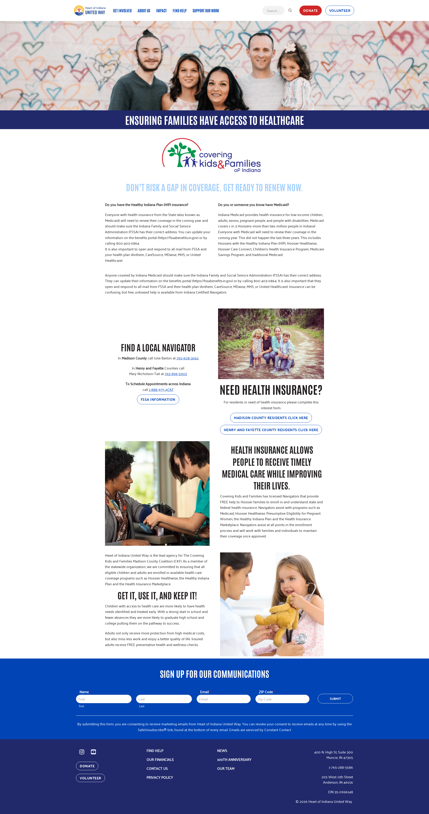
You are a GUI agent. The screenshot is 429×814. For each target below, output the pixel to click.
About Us (144, 10)
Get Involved (122, 10)
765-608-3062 (188, 358)
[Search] (290, 10)
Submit (335, 698)
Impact (161, 10)
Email (205, 691)
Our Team (225, 768)
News (222, 750)
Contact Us (157, 768)
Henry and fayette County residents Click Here (271, 429)
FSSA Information (158, 399)
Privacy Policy (160, 777)
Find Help (180, 10)
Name (85, 691)
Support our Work (206, 10)
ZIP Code (267, 691)
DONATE (310, 10)
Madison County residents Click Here (271, 417)
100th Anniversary (234, 759)
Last (141, 706)
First (81, 706)
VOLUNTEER (340, 10)
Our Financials (160, 759)
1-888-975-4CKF (161, 389)
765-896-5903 (176, 373)
